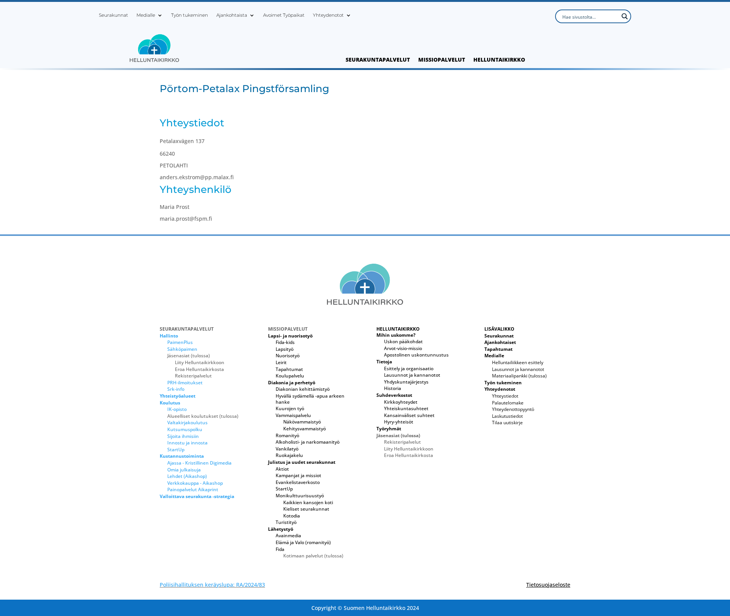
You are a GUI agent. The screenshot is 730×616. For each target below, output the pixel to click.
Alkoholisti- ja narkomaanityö (308, 442)
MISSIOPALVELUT (441, 60)
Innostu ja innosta (187, 442)
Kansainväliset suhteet (409, 415)
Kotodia (291, 516)
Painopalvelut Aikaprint (192, 489)
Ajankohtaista (231, 15)
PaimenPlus (180, 342)
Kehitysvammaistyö (304, 428)
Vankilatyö (287, 449)
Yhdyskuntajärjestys (406, 382)
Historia (392, 388)
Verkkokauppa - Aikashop (195, 483)
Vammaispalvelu (293, 415)
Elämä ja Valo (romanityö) (303, 542)
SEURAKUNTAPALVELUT (378, 60)
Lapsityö (285, 349)
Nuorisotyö (288, 355)
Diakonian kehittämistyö (303, 389)
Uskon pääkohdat (403, 341)
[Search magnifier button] (624, 16)
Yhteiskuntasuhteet (406, 408)
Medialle (145, 15)
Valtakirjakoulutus (187, 422)
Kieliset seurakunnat (306, 509)
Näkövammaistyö (302, 422)
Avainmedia (288, 535)
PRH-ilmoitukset (185, 382)
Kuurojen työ (290, 408)
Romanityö (287, 435)
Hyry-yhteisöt (398, 422)
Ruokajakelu (289, 455)
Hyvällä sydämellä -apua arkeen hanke (310, 399)
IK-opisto (177, 409)
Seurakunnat (113, 15)
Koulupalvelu (290, 375)
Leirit (281, 362)
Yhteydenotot (328, 15)
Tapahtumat (289, 369)
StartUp (175, 449)
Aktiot (282, 469)
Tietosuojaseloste (548, 584)
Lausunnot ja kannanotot (412, 375)
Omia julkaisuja (184, 469)
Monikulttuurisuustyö (300, 495)
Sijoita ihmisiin (183, 436)
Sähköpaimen (182, 349)
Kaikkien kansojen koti (308, 502)
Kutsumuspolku (184, 429)
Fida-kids (285, 342)
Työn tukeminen (189, 15)
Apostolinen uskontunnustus (416, 355)
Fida (280, 549)
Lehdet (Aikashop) (187, 476)
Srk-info (175, 389)
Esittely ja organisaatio (408, 368)
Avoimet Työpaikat (284, 15)
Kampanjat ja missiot (298, 475)
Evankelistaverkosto (298, 482)
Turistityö (286, 522)
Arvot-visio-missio (403, 348)
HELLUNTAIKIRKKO (499, 60)
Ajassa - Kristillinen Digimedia (199, 463)
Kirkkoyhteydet (400, 402)
